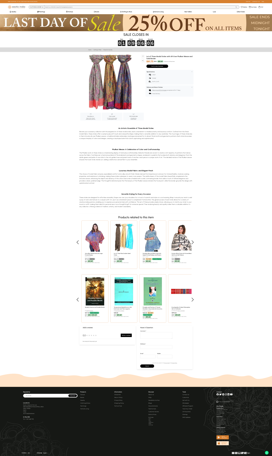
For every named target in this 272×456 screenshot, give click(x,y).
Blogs (150, 403)
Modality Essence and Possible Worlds (95, 307)
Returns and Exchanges (159, 90)
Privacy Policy (174, 362)
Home (89, 49)
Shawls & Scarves (107, 49)
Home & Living (84, 409)
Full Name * (143, 344)
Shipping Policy (119, 403)
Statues (82, 394)
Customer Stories (153, 411)
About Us (151, 394)
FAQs (149, 397)
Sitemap (184, 414)
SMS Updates (186, 417)
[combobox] (139, 7)
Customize (185, 397)
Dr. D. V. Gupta (147, 310)
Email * (142, 353)
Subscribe (72, 395)
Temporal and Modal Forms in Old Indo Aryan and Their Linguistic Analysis (123, 309)
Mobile (159, 353)
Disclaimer (117, 394)
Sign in (248, 1)
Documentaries (153, 406)
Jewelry (82, 400)
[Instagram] (226, 395)
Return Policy (118, 397)
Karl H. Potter (181, 310)
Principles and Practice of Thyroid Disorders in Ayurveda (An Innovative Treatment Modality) (152, 309)
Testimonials (152, 409)
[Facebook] (217, 395)
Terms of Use (166, 362)
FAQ (263, 1)
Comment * (143, 331)
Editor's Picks (152, 414)
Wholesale (185, 403)
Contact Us (185, 394)
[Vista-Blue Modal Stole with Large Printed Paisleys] (94, 251)
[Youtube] (231, 395)
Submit (147, 366)
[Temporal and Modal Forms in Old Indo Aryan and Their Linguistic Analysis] (123, 305)
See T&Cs (93, 119)
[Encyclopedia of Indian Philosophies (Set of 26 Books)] (181, 305)
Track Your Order (187, 409)
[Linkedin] (228, 395)
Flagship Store (219, 408)
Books (82, 397)
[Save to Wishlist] (143, 57)
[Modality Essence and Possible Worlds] (94, 305)
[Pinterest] (223, 395)
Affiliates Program (187, 406)
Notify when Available (157, 66)
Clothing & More (97, 49)
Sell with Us (185, 400)
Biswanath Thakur (119, 310)
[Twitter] (220, 395)
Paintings (83, 406)
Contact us (256, 1)
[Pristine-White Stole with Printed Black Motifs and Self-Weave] (181, 251)
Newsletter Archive (154, 400)
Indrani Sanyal (89, 310)
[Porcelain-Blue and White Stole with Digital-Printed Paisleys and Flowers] (152, 251)
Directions (218, 414)
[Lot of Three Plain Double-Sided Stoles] (123, 251)
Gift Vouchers (186, 411)
